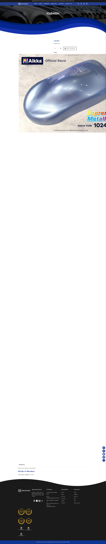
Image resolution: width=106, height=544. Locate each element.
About (62, 494)
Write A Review (74, 55)
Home (62, 492)
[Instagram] (103, 454)
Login (75, 492)
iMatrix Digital (67, 542)
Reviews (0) (22, 464)
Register (76, 494)
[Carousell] (103, 457)
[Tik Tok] (103, 460)
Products (63, 498)
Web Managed (58, 542)
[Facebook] (103, 451)
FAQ (75, 498)
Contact (63, 503)
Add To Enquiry (70, 48)
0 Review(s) (67, 55)
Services (63, 496)
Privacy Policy (77, 503)
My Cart (75, 496)
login (23, 474)
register (27, 474)
